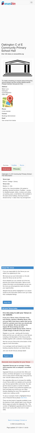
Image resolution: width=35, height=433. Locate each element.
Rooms (22, 165)
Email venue (6, 169)
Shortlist (17, 169)
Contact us (23, 420)
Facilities (14, 165)
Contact (4, 113)
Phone (4, 109)
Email (3, 118)
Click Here (24, 398)
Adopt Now (7, 302)
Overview (5, 165)
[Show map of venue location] (17, 101)
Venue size (6, 184)
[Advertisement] (17, 24)
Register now (8, 356)
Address (4, 87)
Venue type (6, 179)
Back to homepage (13, 420)
